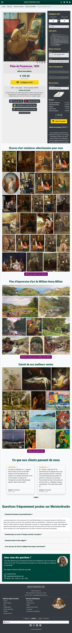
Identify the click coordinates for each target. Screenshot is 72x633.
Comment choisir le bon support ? (16, 540)
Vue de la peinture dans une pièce (25, 109)
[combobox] (59, 26)
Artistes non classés (19, 6)
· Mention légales (7, 603)
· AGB (4, 605)
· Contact (5, 601)
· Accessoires (29, 609)
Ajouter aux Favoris (33, 101)
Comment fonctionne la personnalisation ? (18, 514)
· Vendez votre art (30, 603)
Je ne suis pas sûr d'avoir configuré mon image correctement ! (25, 546)
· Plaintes (5, 611)
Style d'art (9, 6)
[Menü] (2, 2)
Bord (50, 24)
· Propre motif (29, 601)
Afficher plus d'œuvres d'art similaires (36, 274)
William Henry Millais (30, 6)
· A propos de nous (7, 613)
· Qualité (28, 605)
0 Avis (28, 112)
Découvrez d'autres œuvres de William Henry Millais (36, 357)
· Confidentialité (7, 607)
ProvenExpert (16, 490)
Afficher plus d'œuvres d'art (36, 451)
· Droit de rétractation (8, 609)
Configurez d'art (26, 82)
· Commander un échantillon (33, 611)
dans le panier (60, 121)
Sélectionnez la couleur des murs (26, 105)
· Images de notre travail (32, 607)
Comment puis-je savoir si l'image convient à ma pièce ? (23, 534)
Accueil (3, 6)
